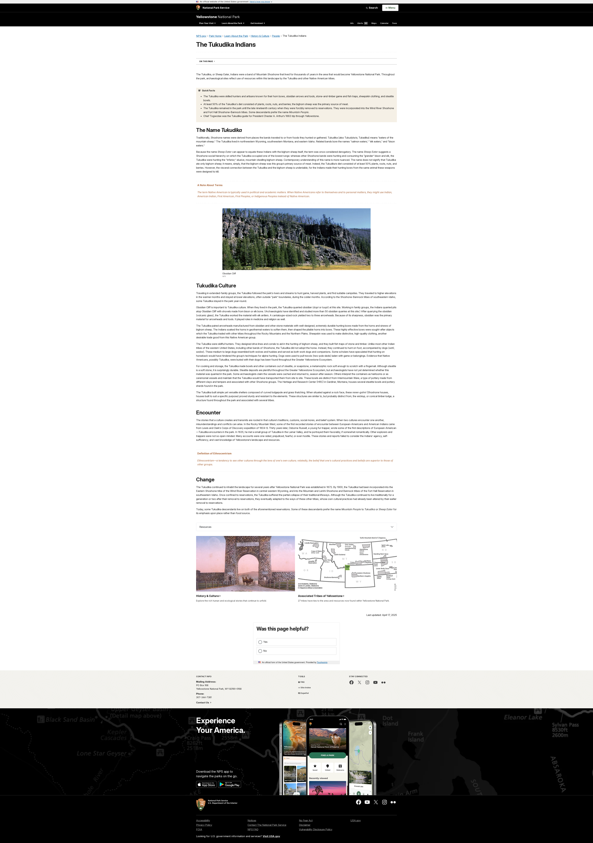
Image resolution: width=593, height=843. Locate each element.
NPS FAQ (253, 829)
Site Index (305, 687)
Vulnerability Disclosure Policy (315, 829)
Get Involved (256, 23)
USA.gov (355, 820)
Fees (394, 23)
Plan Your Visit (206, 23)
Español (304, 693)
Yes (265, 641)
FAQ (302, 682)
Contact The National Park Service (267, 824)
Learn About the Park (232, 23)
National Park (218, 17)
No (265, 650)
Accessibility (203, 820)
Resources (205, 526)
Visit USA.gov (271, 836)
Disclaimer (304, 824)
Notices (252, 820)
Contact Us (203, 702)
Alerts (361, 23)
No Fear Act (306, 820)
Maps (373, 23)
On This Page (212, 61)
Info (352, 23)
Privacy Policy (204, 824)
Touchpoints (322, 662)
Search (373, 7)
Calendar (384, 23)
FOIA (199, 829)
